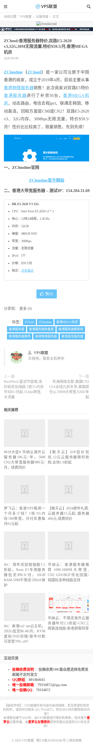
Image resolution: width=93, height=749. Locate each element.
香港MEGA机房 (67, 322)
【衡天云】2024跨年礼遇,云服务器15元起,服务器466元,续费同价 (68, 513)
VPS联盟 (46, 6)
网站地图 (75, 740)
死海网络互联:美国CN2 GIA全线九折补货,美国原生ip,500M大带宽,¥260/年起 (69, 389)
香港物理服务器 (19, 88)
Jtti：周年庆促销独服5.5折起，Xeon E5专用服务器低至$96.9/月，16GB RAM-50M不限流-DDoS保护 (24, 575)
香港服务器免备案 (41, 329)
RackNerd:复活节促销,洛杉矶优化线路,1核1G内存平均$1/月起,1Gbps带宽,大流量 (24, 389)
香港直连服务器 (72, 336)
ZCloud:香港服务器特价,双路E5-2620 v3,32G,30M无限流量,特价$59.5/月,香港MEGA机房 (46, 46)
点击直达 (27, 270)
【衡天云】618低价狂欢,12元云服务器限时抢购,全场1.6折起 (68, 457)
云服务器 (42, 17)
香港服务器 (15, 95)
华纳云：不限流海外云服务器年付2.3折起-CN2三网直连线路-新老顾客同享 (68, 623)
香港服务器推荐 (19, 336)
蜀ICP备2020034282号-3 (52, 740)
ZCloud (34, 72)
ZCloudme (13, 72)
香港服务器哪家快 (70, 329)
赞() (49, 294)
